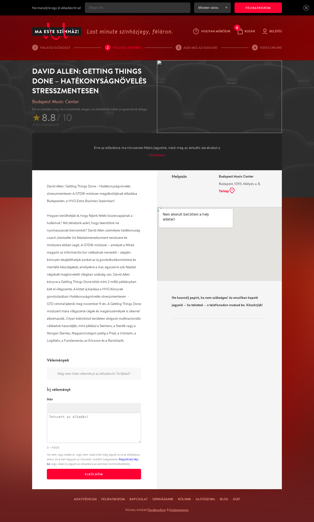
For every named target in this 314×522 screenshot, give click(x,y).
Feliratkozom (113, 499)
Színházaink (162, 499)
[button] (306, 8)
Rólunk (184, 499)
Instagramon (179, 509)
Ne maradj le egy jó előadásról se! (56, 8)
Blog (224, 499)
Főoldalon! (157, 155)
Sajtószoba (205, 499)
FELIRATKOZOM (258, 8)
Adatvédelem (85, 499)
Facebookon (156, 509)
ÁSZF (236, 499)
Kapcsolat (139, 499)
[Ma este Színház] (56, 31)
